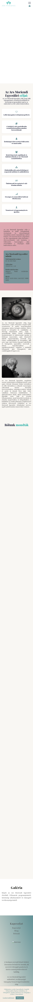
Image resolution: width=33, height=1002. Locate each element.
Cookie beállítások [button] (8, 998)
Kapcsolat (16, 928)
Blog (16, 931)
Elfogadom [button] (20, 998)
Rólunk (16, 934)
